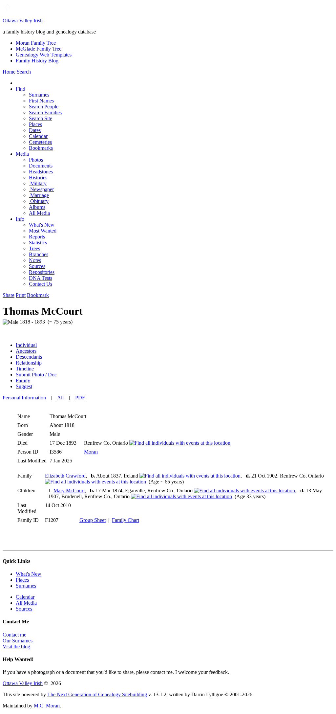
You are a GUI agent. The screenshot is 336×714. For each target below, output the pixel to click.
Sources (24, 609)
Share (8, 295)
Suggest (24, 386)
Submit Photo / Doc (36, 374)
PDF (80, 397)
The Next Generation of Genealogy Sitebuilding (97, 694)
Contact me (14, 634)
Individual (26, 345)
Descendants (29, 357)
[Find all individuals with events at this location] (179, 443)
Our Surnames (17, 640)
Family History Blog (37, 60)
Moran (91, 452)
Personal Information (24, 397)
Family (23, 380)
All (60, 397)
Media (22, 154)
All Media (26, 603)
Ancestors (26, 351)
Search (24, 72)
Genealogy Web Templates (44, 54)
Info (20, 219)
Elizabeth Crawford (65, 476)
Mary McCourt (69, 490)
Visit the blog (16, 646)
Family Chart (125, 520)
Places (22, 580)
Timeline (25, 368)
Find (20, 89)
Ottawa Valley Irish (23, 20)
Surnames (26, 586)
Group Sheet (92, 520)
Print (21, 295)
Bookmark (38, 295)
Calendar (25, 597)
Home (9, 72)
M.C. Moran (47, 705)
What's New (28, 574)
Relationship (29, 363)
